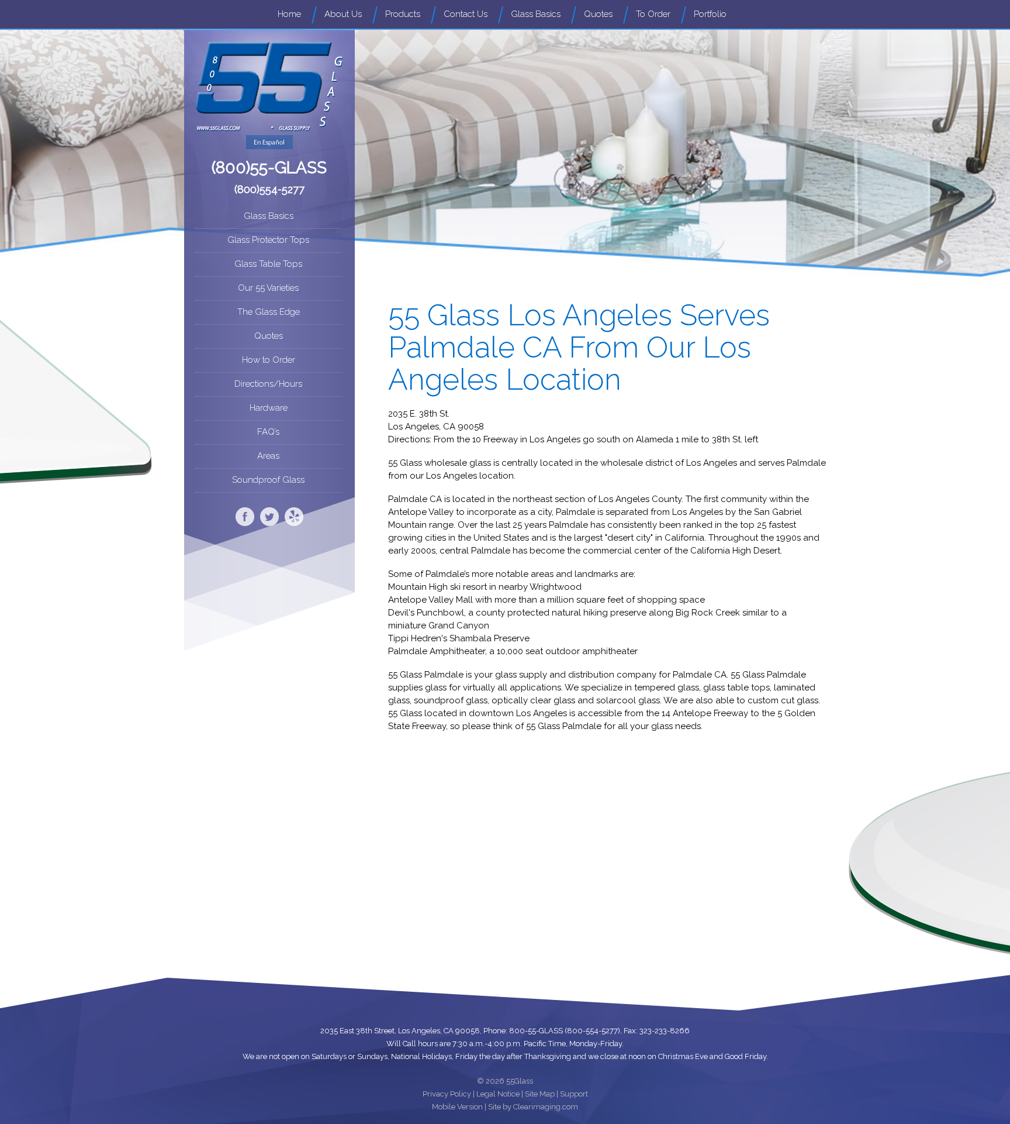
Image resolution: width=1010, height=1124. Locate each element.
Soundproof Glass (268, 480)
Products (402, 14)
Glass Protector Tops (268, 240)
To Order (653, 14)
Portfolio (710, 14)
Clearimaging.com (545, 1106)
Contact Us (465, 14)
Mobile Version (457, 1106)
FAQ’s (268, 432)
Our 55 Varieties (268, 288)
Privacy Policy (447, 1093)
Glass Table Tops (268, 264)
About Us (343, 14)
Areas (268, 456)
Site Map (540, 1093)
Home (289, 14)
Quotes (598, 14)
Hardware (269, 408)
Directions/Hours (268, 384)
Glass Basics (536, 14)
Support (574, 1093)
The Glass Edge (268, 312)
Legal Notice (498, 1093)
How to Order (268, 360)
